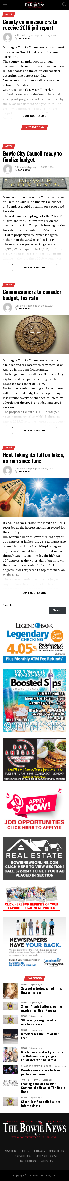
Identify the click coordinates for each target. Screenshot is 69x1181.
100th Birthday (28, 1161)
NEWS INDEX (10, 1151)
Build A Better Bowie (47, 1156)
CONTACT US (47, 1161)
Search (7, 605)
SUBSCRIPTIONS (23, 1156)
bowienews (24, 38)
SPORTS (25, 1151)
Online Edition (56, 1151)
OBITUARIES (39, 1151)
